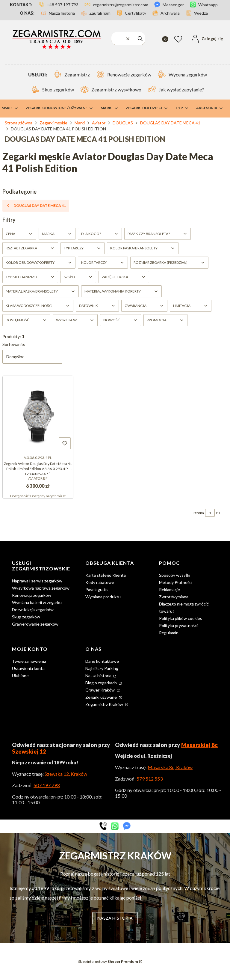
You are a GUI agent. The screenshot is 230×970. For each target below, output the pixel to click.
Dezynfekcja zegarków (33, 609)
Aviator (98, 122)
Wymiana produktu (103, 596)
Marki (80, 122)
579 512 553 (150, 778)
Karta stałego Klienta (105, 575)
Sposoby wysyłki (174, 575)
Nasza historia (98, 675)
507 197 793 (47, 785)
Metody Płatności (175, 582)
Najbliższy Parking (101, 668)
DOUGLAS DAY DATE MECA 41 (170, 122)
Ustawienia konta (28, 668)
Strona (198, 512)
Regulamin (168, 632)
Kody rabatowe (99, 582)
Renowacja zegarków (31, 595)
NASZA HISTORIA (115, 918)
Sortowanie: (13, 344)
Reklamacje (169, 589)
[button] (140, 38)
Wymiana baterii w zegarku (37, 602)
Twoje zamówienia (29, 661)
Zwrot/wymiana (173, 596)
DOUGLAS (123, 122)
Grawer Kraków (100, 689)
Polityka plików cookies (180, 618)
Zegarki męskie (53, 122)
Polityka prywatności (178, 625)
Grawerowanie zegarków (35, 623)
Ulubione (20, 675)
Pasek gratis (96, 589)
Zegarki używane (101, 697)
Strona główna (18, 122)
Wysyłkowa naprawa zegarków (40, 588)
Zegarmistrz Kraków (104, 704)
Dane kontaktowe (102, 661)
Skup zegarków (26, 616)
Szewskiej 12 (29, 751)
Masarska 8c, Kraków (170, 767)
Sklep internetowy (108, 961)
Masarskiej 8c (199, 745)
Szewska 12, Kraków (66, 774)
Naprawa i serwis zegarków (37, 580)
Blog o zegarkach (101, 682)
